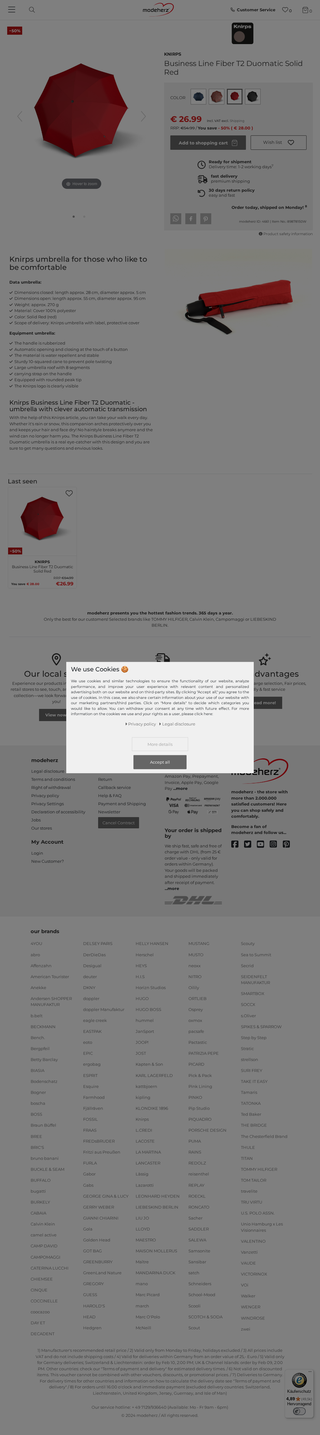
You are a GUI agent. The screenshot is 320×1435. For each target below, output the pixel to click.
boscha (38, 1103)
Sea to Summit (256, 954)
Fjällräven (93, 1108)
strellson (249, 1059)
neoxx (194, 965)
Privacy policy (45, 795)
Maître (142, 1261)
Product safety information (288, 234)
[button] (279, 142)
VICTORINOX (254, 1273)
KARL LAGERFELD (154, 1075)
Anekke (38, 987)
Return (105, 779)
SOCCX (248, 1004)
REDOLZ (197, 1162)
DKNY (89, 987)
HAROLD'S (94, 1305)
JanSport (145, 1031)
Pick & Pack (200, 1075)
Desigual (92, 965)
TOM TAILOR (253, 1180)
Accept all (160, 762)
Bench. (38, 1037)
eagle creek (95, 1020)
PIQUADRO (200, 1119)
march (142, 1305)
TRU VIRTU (251, 1202)
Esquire (91, 1086)
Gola (87, 1228)
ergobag (92, 1064)
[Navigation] (12, 10)
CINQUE (39, 1289)
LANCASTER (148, 1162)
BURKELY (40, 1202)
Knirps (172, 53)
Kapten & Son (149, 1064)
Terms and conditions (53, 779)
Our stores (41, 828)
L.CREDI (144, 1130)
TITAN (247, 1158)
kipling (143, 1097)
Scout (194, 1327)
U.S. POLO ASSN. (258, 1212)
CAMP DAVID (44, 1245)
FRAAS (90, 1130)
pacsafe (196, 1031)
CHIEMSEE (42, 1278)
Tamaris (249, 1092)
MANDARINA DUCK (155, 1272)
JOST (141, 1053)
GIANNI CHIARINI (100, 1217)
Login (37, 853)
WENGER (250, 1306)
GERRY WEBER (98, 1206)
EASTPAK (92, 1031)
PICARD (196, 1064)
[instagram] (276, 844)
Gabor (89, 1173)
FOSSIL (90, 1119)
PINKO (195, 1097)
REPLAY (196, 1184)
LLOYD (143, 1228)
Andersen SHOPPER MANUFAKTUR (51, 1001)
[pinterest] (289, 844)
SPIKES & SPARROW (261, 1026)
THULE (248, 1147)
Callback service (114, 787)
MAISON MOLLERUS (156, 1250)
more (182, 788)
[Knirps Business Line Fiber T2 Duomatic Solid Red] (74, 218)
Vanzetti (249, 1252)
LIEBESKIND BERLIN (157, 1206)
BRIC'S (37, 1147)
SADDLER (198, 1228)
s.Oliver (248, 1015)
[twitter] (250, 844)
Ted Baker (251, 1114)
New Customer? (47, 861)
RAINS (194, 1152)
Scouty (248, 943)
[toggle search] (30, 10)
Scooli (194, 1305)
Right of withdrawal (51, 787)
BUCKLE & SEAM (47, 1169)
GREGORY (93, 1283)
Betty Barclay (44, 1059)
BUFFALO (41, 1180)
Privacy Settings (47, 803)
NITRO (195, 976)
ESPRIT (90, 1075)
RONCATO (198, 1206)
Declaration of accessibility (58, 811)
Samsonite (199, 1250)
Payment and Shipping (122, 803)
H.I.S (140, 976)
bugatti (38, 1191)
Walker (248, 1295)
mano (142, 1283)
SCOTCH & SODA (205, 1316)
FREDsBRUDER (99, 1141)
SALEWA (197, 1239)
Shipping (237, 121)
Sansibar (197, 1261)
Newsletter (109, 811)
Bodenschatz (44, 1081)
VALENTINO (253, 1241)
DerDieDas (94, 954)
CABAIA (38, 1212)
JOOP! (142, 1042)
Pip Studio (199, 1108)
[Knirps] (242, 33)
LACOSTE (145, 1141)
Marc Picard (148, 1294)
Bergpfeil (40, 1048)
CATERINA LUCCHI (49, 1267)
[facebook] (237, 844)
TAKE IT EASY (254, 1081)
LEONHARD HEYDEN (158, 1195)
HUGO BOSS (148, 1009)
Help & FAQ (110, 795)
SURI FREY (251, 1070)
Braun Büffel (43, 1125)
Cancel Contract (118, 822)
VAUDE (248, 1263)
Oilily (193, 987)
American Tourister (50, 976)
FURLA (90, 1162)
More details (160, 744)
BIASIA (37, 1070)
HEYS (141, 965)
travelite (249, 1191)
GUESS (90, 1294)
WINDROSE (253, 1317)
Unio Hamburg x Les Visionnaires (262, 1227)
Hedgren (92, 1327)
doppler (91, 998)
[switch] (299, 1411)
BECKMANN (43, 1026)
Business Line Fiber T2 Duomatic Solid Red (42, 565)
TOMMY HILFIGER (259, 1169)
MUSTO (195, 954)
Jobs (36, 819)
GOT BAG (92, 1250)
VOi (244, 1284)
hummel (145, 1020)
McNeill (143, 1327)
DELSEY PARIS (97, 943)
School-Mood (201, 1294)
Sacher (195, 1217)
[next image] (143, 116)
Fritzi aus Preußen (101, 1152)
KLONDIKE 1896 (152, 1108)
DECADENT (42, 1333)
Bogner (38, 1092)
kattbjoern (146, 1086)
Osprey (195, 1009)
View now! (56, 714)
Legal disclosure (47, 771)
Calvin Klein (43, 1223)
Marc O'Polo (148, 1316)
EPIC (88, 1053)
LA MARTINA (148, 1152)
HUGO (142, 998)
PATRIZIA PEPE (203, 1053)
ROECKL (197, 1195)
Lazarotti (145, 1184)
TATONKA (251, 1103)
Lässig (142, 1173)
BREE (36, 1136)
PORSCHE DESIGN (207, 1130)
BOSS (36, 1114)
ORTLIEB (197, 998)
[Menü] (310, 1373)
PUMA (194, 1141)
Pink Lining (200, 1086)
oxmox (195, 1020)
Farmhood (94, 1097)
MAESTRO (146, 1239)
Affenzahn (41, 965)
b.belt (36, 1015)
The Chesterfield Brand (264, 1136)
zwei (245, 1328)
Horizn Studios (151, 987)
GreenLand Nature (102, 1272)
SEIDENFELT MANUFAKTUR (255, 979)
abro (35, 954)
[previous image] (19, 116)
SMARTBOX (252, 993)
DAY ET (38, 1322)
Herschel (145, 954)
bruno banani (45, 1158)
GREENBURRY (97, 1261)
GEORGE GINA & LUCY (105, 1195)
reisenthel (198, 1173)
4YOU (36, 943)
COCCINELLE (44, 1300)
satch (193, 1272)
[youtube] (263, 844)
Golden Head (96, 1239)
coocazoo (40, 1311)
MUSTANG (198, 943)
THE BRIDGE (254, 1125)
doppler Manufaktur (103, 1009)
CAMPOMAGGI (45, 1256)
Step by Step (254, 1037)
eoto (87, 1042)
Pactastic (197, 1042)
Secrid (247, 965)
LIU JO (142, 1217)
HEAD (89, 1316)
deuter (90, 976)
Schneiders (199, 1283)
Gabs (88, 1184)
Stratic (247, 1048)
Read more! (263, 702)
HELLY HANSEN (152, 943)
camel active (44, 1234)
